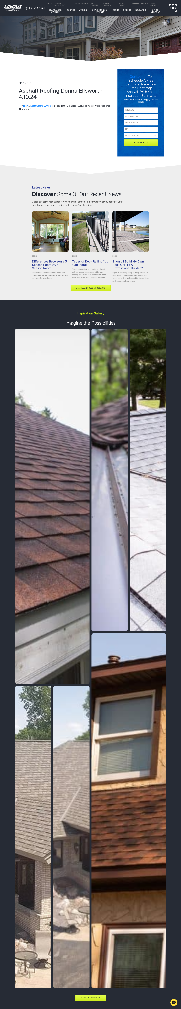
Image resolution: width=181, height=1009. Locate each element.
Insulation (140, 10)
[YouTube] (172, 8)
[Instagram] (169, 8)
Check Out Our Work (90, 998)
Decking (127, 10)
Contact (144, 3)
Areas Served (153, 4)
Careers (135, 3)
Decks (34, 256)
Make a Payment (122, 4)
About (49, 3)
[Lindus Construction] (13, 8)
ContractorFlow (81, 3)
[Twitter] (172, 4)
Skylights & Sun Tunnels (100, 11)
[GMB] (175, 11)
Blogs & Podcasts (107, 4)
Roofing (71, 10)
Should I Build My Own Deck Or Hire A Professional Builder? (128, 265)
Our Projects (94, 4)
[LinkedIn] (175, 8)
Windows (83, 10)
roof (25, 106)
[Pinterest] (175, 4)
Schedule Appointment (60, 4)
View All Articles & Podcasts (90, 288)
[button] (173, 1002)
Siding (116, 10)
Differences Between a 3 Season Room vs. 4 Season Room (49, 265)
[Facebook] (170, 4)
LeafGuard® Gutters (55, 11)
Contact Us (139, 77)
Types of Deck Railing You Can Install (90, 263)
